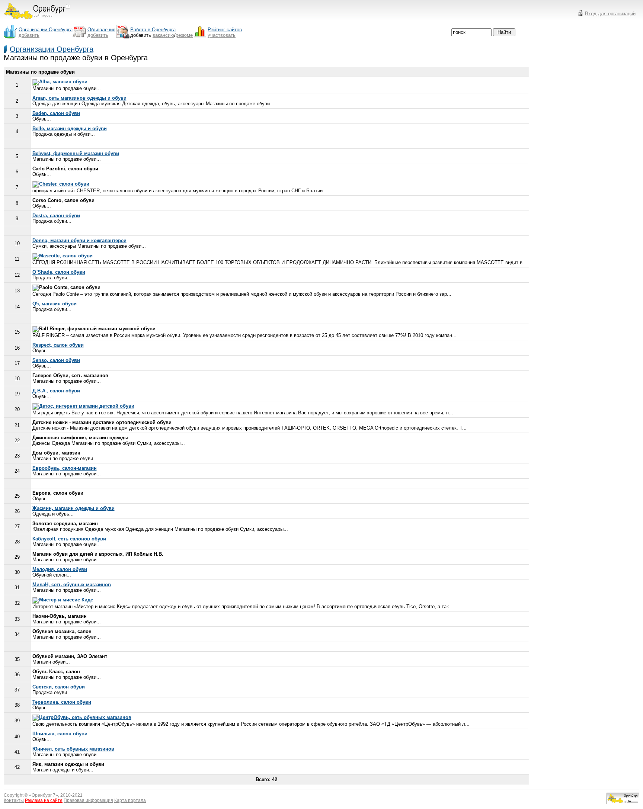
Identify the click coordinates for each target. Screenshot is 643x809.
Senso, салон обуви (56, 360)
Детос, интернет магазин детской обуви (86, 406)
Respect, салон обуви (58, 345)
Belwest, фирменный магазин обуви (75, 153)
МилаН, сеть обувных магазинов (71, 584)
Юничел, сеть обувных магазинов (73, 749)
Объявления (101, 29)
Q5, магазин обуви (54, 303)
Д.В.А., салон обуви (56, 391)
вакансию (163, 35)
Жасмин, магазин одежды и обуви (73, 508)
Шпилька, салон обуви (59, 733)
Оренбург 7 (43, 795)
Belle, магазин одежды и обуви (69, 128)
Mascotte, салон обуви (66, 256)
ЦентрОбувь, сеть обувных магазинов (85, 717)
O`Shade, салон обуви (58, 272)
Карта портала (130, 800)
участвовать (222, 35)
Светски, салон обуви (58, 687)
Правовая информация (88, 800)
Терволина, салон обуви (61, 702)
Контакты (14, 800)
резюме (184, 35)
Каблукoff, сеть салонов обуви (69, 539)
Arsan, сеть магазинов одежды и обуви (79, 98)
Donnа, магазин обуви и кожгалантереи (79, 240)
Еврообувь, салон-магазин (64, 468)
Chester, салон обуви (64, 184)
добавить (29, 35)
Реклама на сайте (44, 800)
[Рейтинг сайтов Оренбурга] (623, 802)
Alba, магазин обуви (63, 81)
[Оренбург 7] (37, 21)
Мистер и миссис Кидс (66, 600)
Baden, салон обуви (56, 113)
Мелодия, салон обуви (59, 569)
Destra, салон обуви (56, 215)
